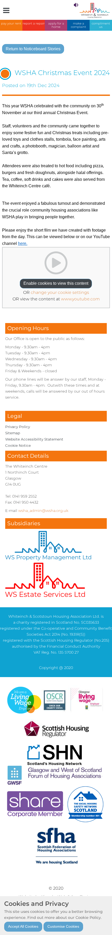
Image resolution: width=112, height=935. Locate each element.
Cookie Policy (88, 917)
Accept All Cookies (23, 926)
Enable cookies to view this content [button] (55, 283)
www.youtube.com (80, 298)
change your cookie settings (60, 292)
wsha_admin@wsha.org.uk (43, 510)
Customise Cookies (63, 926)
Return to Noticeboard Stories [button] (33, 49)
